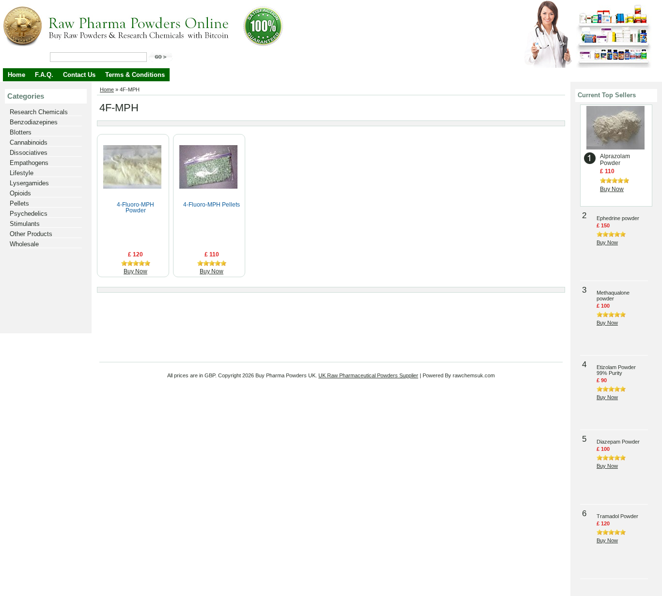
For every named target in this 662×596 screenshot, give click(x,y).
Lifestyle (21, 173)
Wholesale (24, 244)
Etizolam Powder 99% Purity (616, 370)
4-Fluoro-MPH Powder (135, 207)
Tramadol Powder (617, 516)
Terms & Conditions (135, 74)
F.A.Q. (44, 74)
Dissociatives (28, 152)
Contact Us (79, 74)
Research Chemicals (39, 112)
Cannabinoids (28, 142)
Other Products (31, 234)
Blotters (21, 132)
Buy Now (135, 271)
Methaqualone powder (613, 295)
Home (16, 74)
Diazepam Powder (618, 442)
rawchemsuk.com (474, 375)
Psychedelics (28, 213)
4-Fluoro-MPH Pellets (211, 205)
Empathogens (29, 162)
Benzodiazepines (34, 122)
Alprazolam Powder (615, 159)
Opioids (20, 193)
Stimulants (25, 223)
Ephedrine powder (618, 218)
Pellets (19, 203)
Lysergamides (29, 183)
